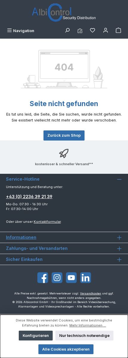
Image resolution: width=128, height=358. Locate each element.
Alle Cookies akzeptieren (66, 349)
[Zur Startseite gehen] (64, 13)
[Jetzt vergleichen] (80, 31)
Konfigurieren (36, 335)
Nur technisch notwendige (84, 335)
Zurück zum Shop (64, 135)
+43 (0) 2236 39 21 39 (29, 196)
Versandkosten (90, 293)
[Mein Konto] (105, 31)
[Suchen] (67, 31)
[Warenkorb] (118, 31)
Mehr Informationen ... (87, 325)
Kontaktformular (47, 222)
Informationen (21, 237)
